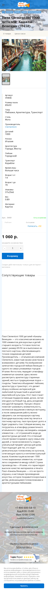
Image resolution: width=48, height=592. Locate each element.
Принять (24, 586)
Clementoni (11, 126)
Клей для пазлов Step (11, 299)
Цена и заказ (20, 34)
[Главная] (3, 12)
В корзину (12, 256)
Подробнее (24, 318)
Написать (34, 226)
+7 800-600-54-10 (25, 507)
